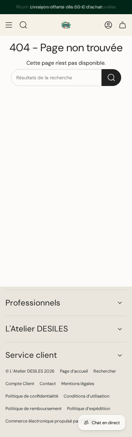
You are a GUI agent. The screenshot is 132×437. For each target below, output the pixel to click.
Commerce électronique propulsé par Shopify (50, 421)
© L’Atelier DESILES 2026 (29, 371)
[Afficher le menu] (9, 25)
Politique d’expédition (88, 408)
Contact (48, 383)
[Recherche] (111, 77)
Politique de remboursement (33, 408)
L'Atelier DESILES (36, 328)
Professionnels (32, 302)
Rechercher (104, 371)
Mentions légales (77, 383)
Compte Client (19, 383)
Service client (31, 355)
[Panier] (122, 25)
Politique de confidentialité (31, 396)
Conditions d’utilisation (86, 396)
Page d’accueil (74, 371)
